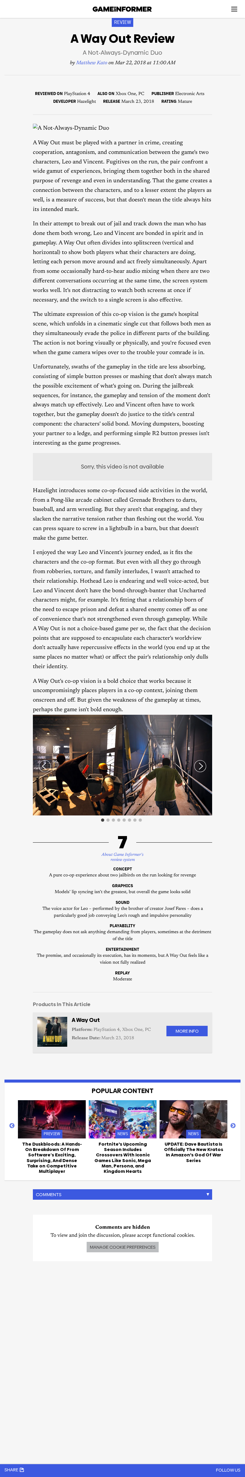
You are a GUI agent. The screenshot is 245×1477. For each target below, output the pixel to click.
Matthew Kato (91, 63)
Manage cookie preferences (123, 1247)
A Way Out (86, 1020)
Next (233, 1126)
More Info (187, 1031)
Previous (12, 1126)
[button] (207, 720)
